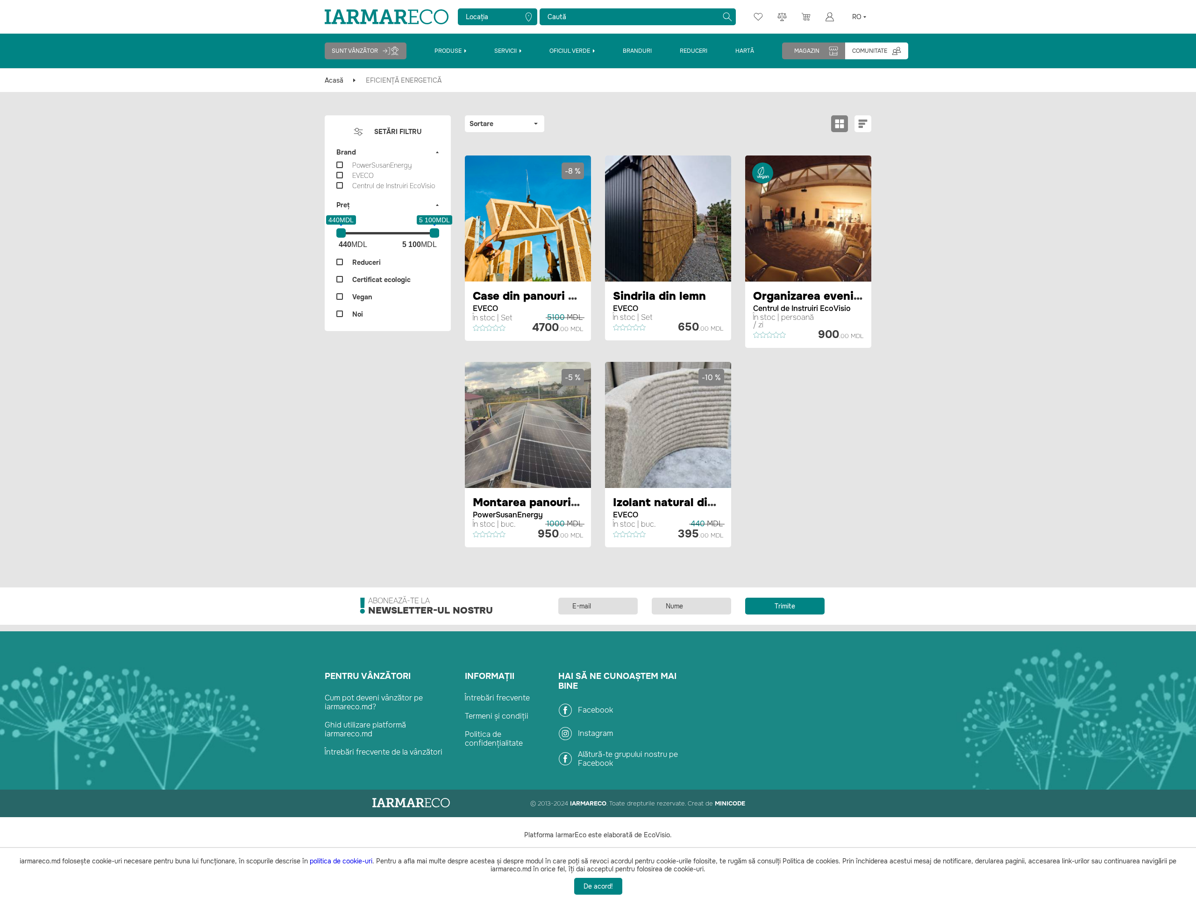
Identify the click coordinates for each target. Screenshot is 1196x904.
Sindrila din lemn (659, 296)
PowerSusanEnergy (508, 515)
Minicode (730, 803)
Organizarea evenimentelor (828, 296)
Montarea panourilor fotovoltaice (564, 502)
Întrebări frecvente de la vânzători (383, 752)
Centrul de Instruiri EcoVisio (802, 308)
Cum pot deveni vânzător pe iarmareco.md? (374, 702)
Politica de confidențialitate (494, 739)
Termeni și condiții (496, 716)
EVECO (485, 308)
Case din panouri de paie (540, 296)
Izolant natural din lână (677, 502)
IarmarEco (588, 803)
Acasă (334, 80)
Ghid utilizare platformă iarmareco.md (365, 729)
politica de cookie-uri (341, 861)
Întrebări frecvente (497, 697)
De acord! (598, 886)
